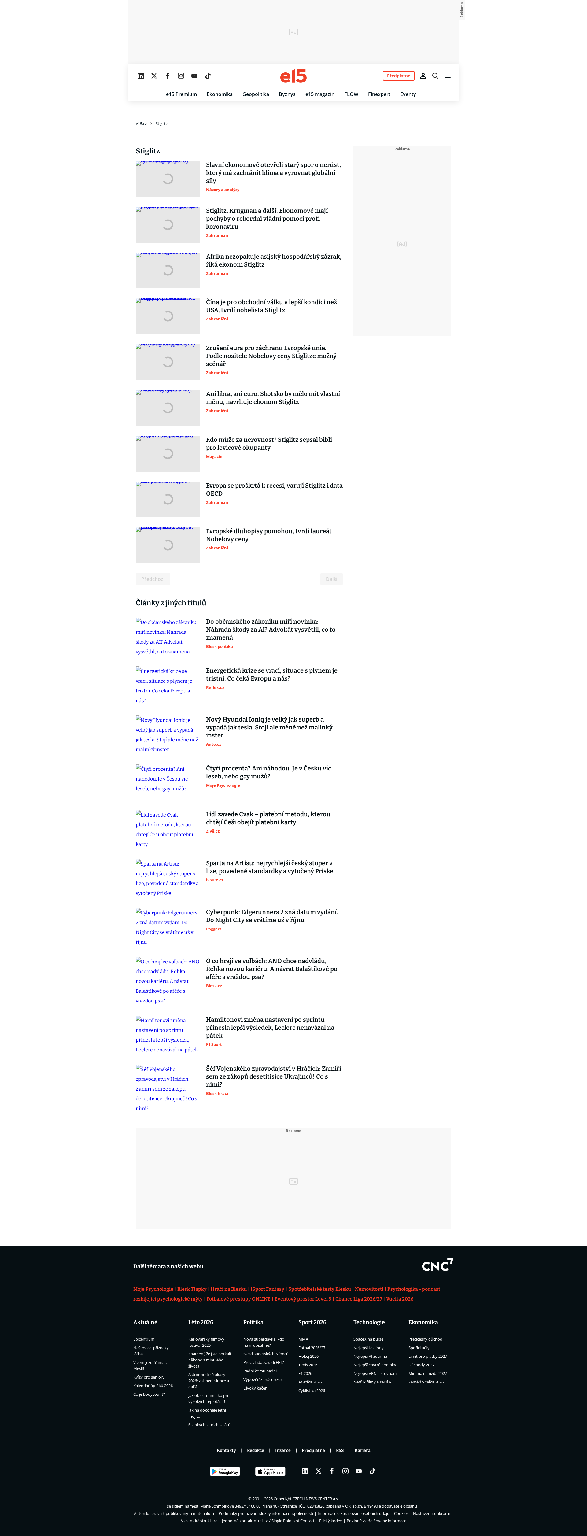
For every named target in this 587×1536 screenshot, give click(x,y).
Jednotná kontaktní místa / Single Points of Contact (268, 1520)
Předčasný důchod (425, 1339)
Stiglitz (162, 123)
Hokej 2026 (308, 1356)
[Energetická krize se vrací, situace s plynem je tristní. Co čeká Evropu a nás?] (168, 686)
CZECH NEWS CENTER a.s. (316, 1498)
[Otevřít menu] (447, 76)
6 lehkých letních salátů (209, 1424)
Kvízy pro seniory (148, 1377)
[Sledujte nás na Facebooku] (167, 76)
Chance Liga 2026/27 (358, 1299)
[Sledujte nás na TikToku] (208, 76)
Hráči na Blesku (229, 1289)
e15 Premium (181, 94)
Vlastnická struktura (199, 1520)
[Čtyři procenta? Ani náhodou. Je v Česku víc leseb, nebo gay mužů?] (168, 782)
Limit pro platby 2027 (427, 1356)
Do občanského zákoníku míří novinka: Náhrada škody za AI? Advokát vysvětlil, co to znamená (271, 629)
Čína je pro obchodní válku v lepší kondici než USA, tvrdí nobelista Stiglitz (271, 306)
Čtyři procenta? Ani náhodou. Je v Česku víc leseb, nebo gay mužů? (268, 772)
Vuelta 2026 (399, 1299)
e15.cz (141, 123)
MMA (303, 1339)
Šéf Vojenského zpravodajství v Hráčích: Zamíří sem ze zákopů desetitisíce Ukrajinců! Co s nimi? (273, 1076)
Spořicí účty (419, 1347)
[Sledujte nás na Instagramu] (181, 76)
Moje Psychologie (153, 1289)
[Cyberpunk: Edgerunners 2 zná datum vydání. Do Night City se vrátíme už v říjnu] (168, 927)
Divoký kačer (255, 1388)
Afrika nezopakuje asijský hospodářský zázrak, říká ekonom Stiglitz (273, 260)
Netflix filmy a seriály (372, 1382)
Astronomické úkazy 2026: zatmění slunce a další (208, 1381)
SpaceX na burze (368, 1339)
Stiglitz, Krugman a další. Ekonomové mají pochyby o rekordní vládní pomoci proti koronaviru (267, 218)
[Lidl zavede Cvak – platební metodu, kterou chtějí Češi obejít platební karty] (168, 829)
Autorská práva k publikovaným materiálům (174, 1513)
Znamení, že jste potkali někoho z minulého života (209, 1360)
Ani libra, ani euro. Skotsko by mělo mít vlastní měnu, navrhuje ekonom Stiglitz (273, 397)
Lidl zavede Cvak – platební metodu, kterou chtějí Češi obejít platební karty (268, 818)
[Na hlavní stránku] (293, 76)
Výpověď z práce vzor (262, 1379)
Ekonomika (220, 94)
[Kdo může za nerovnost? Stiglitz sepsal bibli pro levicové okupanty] (168, 454)
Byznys (287, 94)
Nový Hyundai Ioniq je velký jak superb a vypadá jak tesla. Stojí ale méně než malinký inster (269, 727)
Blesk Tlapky (192, 1289)
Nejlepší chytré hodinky (374, 1365)
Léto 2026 (200, 1322)
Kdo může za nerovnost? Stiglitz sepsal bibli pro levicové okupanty (269, 443)
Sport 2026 (312, 1322)
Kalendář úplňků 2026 (153, 1385)
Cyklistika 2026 (311, 1390)
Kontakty (226, 1450)
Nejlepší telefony (368, 1347)
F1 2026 (305, 1373)
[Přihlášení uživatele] (423, 76)
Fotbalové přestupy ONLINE (239, 1299)
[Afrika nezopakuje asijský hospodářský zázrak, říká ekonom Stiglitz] (168, 271)
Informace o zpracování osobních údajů (353, 1513)
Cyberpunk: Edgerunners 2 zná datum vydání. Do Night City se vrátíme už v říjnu (272, 916)
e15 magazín (319, 94)
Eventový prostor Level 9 (303, 1299)
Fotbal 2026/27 (311, 1347)
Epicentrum (143, 1339)
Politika (253, 1322)
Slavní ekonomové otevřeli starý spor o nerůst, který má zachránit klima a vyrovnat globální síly (273, 172)
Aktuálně (145, 1322)
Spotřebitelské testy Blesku (319, 1289)
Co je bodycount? (149, 1394)
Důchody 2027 (421, 1365)
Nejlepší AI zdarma (370, 1356)
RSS (340, 1450)
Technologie (369, 1322)
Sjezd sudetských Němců (266, 1354)
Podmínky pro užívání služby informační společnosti (266, 1513)
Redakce (255, 1450)
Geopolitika (255, 94)
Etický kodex (330, 1520)
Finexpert (379, 94)
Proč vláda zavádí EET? (263, 1362)
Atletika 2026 (310, 1382)
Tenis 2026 (307, 1365)
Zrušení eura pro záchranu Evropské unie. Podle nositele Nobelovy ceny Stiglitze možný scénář (271, 355)
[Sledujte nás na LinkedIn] (141, 76)
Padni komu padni (260, 1371)
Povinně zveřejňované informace (376, 1520)
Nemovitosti (369, 1289)
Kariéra (363, 1450)
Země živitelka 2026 (426, 1382)
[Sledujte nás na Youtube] (194, 76)
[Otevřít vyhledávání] (435, 76)
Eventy (408, 94)
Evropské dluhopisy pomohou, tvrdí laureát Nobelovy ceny (269, 535)
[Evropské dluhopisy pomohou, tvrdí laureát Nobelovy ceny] (168, 545)
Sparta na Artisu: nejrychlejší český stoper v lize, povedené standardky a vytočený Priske (269, 867)
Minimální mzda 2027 (427, 1373)
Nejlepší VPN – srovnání (375, 1373)
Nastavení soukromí (431, 1513)
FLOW (351, 94)
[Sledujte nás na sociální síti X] (154, 76)
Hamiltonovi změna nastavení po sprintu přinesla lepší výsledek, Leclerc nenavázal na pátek (270, 1027)
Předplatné (313, 1450)
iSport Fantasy (267, 1289)
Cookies (401, 1513)
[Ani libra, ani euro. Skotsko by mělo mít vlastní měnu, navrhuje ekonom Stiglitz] (168, 408)
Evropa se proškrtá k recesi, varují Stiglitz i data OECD (274, 489)
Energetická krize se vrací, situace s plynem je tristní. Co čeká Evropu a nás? (272, 674)
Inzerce (283, 1450)
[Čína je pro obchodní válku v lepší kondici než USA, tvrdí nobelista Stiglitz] (168, 316)
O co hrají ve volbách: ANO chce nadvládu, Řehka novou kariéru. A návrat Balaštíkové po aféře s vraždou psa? (272, 968)
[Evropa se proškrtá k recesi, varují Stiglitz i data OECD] (168, 500)
